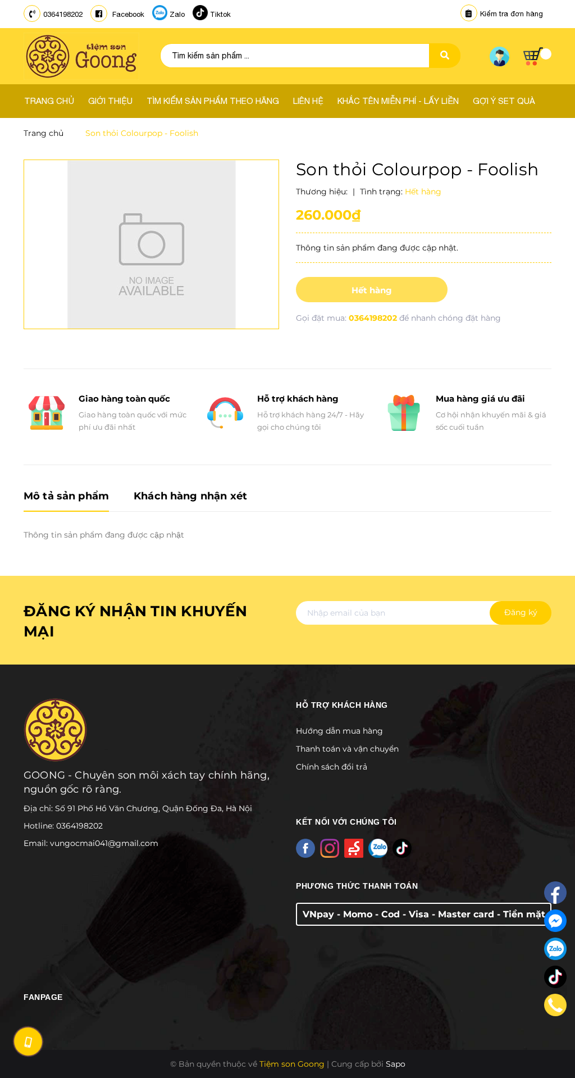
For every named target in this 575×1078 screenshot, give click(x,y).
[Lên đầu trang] (550, 1045)
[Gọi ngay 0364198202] (28, 1041)
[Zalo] (555, 949)
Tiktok (220, 14)
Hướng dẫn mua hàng (339, 731)
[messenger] (555, 920)
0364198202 (63, 14)
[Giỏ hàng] (537, 56)
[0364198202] (555, 1004)
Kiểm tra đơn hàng (511, 14)
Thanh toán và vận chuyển (347, 749)
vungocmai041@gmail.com (104, 843)
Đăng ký (520, 612)
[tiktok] (555, 977)
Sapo (395, 1064)
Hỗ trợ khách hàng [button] (342, 705)
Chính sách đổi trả (331, 767)
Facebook (127, 14)
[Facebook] (555, 892)
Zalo (177, 14)
